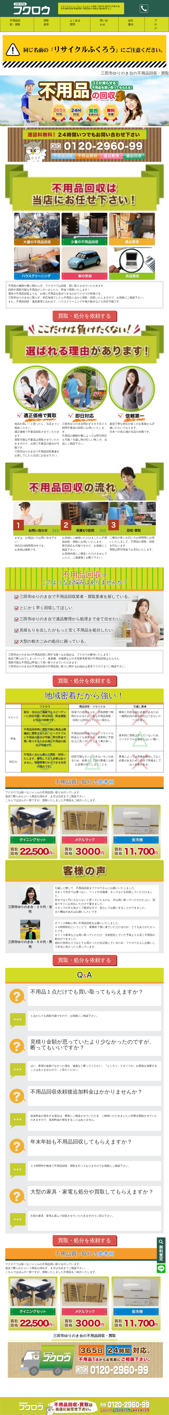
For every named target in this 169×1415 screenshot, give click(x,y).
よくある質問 (75, 22)
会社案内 (130, 22)
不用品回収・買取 (15, 22)
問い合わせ (104, 22)
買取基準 (46, 22)
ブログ (155, 24)
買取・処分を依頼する (84, 316)
